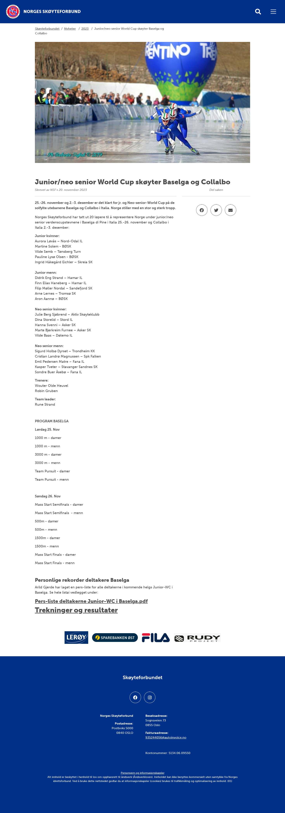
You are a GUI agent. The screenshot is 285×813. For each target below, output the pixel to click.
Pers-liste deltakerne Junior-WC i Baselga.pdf (91, 601)
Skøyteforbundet (47, 28)
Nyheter (70, 28)
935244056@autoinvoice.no (165, 737)
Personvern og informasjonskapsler (142, 773)
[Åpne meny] (274, 11)
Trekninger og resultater (76, 610)
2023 (85, 28)
